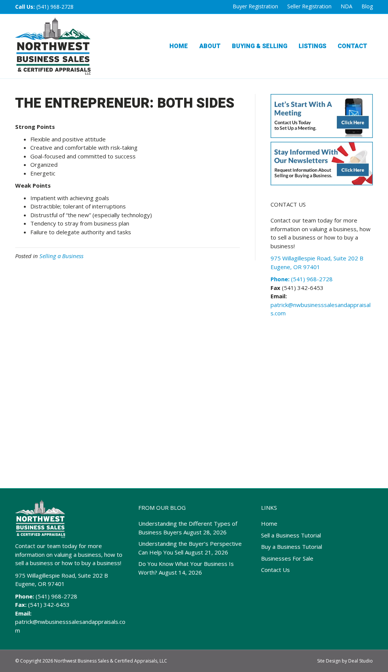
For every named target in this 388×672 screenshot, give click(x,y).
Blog (367, 6)
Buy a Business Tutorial (291, 546)
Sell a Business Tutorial (291, 535)
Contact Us (275, 569)
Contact (352, 46)
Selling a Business (61, 256)
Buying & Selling (259, 46)
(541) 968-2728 (55, 6)
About (210, 46)
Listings (312, 46)
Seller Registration (309, 6)
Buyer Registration (255, 6)
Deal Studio (360, 661)
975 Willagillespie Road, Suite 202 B (61, 575)
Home (178, 46)
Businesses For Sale (287, 558)
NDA (346, 6)
